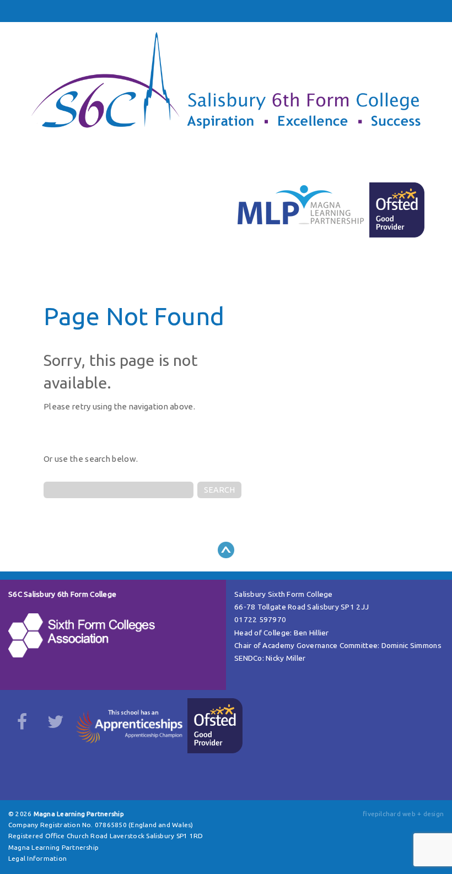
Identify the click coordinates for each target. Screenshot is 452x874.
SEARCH (219, 489)
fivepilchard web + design (403, 813)
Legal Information (37, 858)
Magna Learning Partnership (53, 847)
